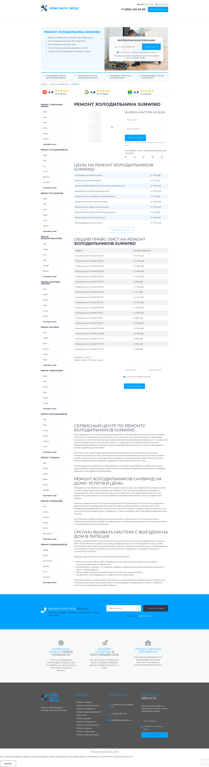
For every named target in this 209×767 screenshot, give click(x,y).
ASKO (45, 468)
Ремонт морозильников (54, 414)
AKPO (45, 295)
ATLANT (46, 182)
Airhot (45, 387)
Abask (45, 249)
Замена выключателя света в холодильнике (95, 212)
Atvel (45, 474)
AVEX (45, 316)
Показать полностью (121, 230)
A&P (45, 244)
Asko (45, 305)
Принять (8, 764)
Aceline (46, 566)
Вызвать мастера (135, 138)
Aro (44, 166)
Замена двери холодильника (88, 223)
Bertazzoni (47, 534)
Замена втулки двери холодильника (92, 207)
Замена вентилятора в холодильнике (92, 191)
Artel (45, 172)
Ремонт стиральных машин (52, 105)
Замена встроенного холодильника (91, 202)
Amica (45, 430)
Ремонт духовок (50, 327)
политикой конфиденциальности (117, 757)
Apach (46, 398)
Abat (45, 155)
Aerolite (46, 577)
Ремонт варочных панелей (50, 283)
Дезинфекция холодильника (88, 175)
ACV (45, 255)
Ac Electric (47, 561)
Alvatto (46, 517)
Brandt (46, 490)
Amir (45, 343)
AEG (45, 112)
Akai (45, 117)
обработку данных (144, 376)
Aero (45, 572)
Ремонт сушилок (50, 458)
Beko (45, 479)
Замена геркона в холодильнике (90, 217)
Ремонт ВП (82, 715)
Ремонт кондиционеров (54, 545)
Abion (45, 555)
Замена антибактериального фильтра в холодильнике (100, 186)
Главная (44, 84)
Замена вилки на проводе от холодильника (95, 196)
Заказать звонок (158, 9)
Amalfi (46, 266)
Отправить (155, 735)
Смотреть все (49, 144)
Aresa (45, 133)
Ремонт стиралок (84, 702)
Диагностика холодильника (88, 180)
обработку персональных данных (143, 52)
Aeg (44, 260)
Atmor (46, 311)
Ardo (45, 128)
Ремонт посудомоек (52, 193)
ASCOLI (46, 177)
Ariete (45, 523)
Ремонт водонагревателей (51, 238)
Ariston (46, 139)
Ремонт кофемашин (51, 501)
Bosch (45, 485)
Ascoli (45, 300)
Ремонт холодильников (59, 84)
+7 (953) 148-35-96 (133, 9)
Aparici (46, 271)
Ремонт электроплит (52, 371)
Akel (45, 123)
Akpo (45, 215)
